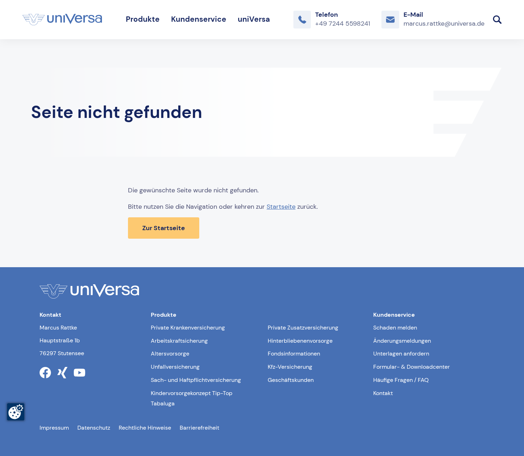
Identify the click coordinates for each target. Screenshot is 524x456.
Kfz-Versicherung (290, 366)
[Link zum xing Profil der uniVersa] (62, 372)
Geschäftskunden (291, 380)
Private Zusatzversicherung (303, 327)
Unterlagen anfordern (401, 353)
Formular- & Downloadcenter (411, 366)
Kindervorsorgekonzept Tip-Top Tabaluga (191, 398)
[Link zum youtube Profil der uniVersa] (79, 372)
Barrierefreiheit (199, 427)
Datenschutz (93, 427)
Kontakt (383, 393)
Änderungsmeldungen (402, 340)
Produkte (143, 19)
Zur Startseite (163, 228)
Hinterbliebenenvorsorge (300, 340)
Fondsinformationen (294, 353)
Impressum (54, 427)
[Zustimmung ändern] (15, 411)
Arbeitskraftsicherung (179, 340)
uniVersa (254, 19)
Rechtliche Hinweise (145, 427)
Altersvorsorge (170, 353)
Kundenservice (198, 19)
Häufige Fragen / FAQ (401, 380)
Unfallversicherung (175, 366)
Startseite (281, 206)
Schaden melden (395, 327)
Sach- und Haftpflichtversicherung (196, 380)
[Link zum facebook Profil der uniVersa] (45, 372)
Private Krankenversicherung (188, 327)
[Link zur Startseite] (62, 19)
